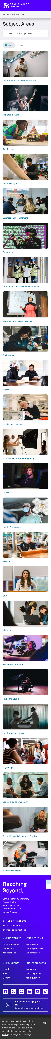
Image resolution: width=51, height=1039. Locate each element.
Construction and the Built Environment (21, 286)
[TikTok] (45, 991)
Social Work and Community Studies (20, 836)
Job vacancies (9, 953)
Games (6, 492)
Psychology (8, 767)
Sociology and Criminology (15, 801)
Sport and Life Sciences (13, 870)
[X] (13, 991)
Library (6, 978)
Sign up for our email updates (29, 1005)
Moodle (6, 969)
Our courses (32, 944)
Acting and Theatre (12, 114)
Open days (31, 969)
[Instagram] (21, 991)
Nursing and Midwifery (13, 733)
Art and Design (10, 183)
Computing (8, 252)
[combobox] (25, 33)
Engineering (8, 355)
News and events (11, 944)
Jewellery (7, 561)
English (6, 389)
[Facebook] (5, 991)
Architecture (9, 149)
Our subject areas (34, 948)
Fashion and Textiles (12, 424)
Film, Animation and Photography (18, 458)
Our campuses (33, 953)
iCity (5, 973)
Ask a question (33, 978)
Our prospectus (33, 973)
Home (6, 15)
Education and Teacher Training (17, 320)
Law (5, 595)
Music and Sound (11, 698)
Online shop (8, 948)
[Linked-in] (29, 991)
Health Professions (12, 527)
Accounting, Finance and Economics (19, 80)
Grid (10, 45)
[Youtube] (37, 991)
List (21, 45)
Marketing (8, 630)
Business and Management (15, 217)
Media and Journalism (13, 664)
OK (44, 1023)
